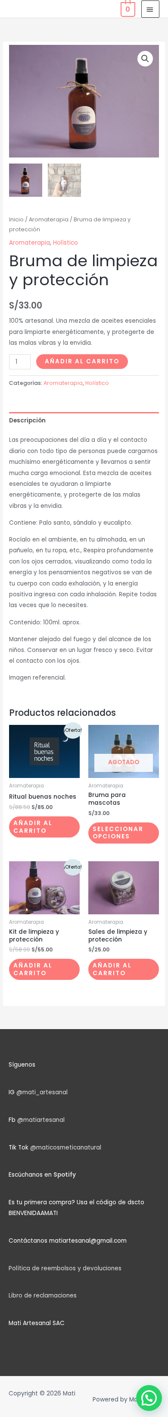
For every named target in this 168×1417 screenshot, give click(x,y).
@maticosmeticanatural (65, 1147)
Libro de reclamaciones (43, 1295)
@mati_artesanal (42, 1092)
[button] (145, 58)
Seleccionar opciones (118, 833)
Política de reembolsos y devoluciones (65, 1268)
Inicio (16, 219)
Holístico (65, 243)
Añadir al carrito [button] (33, 827)
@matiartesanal (41, 1120)
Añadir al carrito (82, 361)
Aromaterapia (48, 219)
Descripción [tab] (27, 420)
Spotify (64, 1175)
